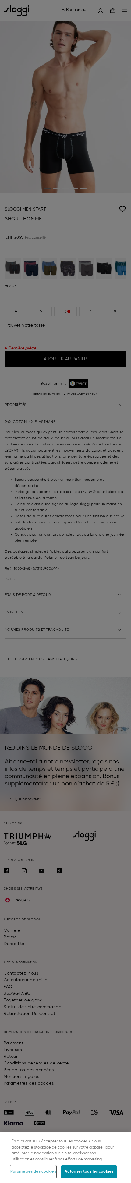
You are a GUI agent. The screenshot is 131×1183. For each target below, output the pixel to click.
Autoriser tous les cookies (89, 1172)
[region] (65, 1157)
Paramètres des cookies (33, 1172)
